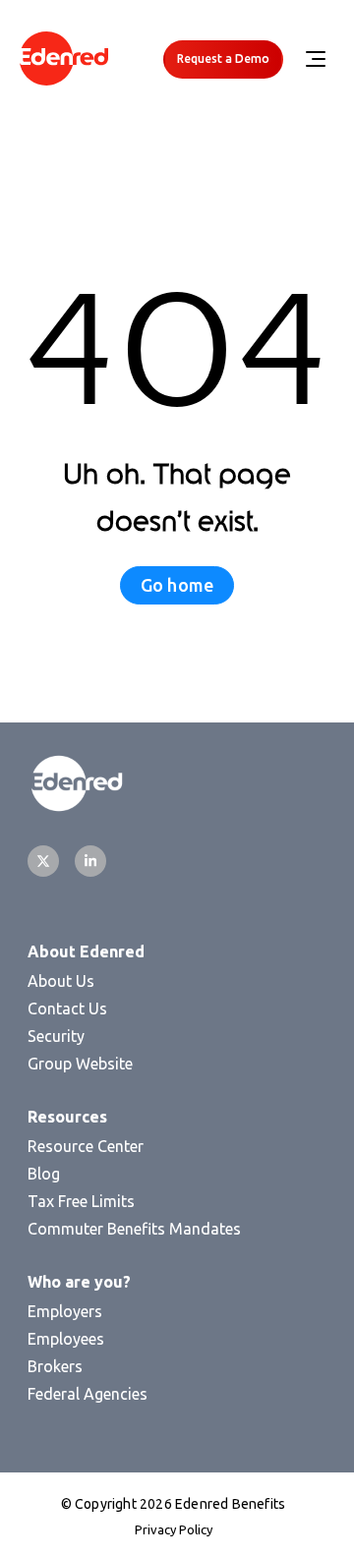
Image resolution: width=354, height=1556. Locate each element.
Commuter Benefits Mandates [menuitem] (134, 1229)
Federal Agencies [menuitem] (88, 1394)
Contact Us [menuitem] (67, 1008)
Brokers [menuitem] (55, 1366)
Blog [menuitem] (44, 1173)
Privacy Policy (173, 1529)
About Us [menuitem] (61, 981)
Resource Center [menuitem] (86, 1146)
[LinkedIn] (90, 861)
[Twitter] (43, 861)
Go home (177, 585)
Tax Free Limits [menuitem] (81, 1201)
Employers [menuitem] (65, 1311)
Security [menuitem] (56, 1036)
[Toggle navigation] (314, 59)
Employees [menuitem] (66, 1339)
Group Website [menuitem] (80, 1063)
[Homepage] (64, 59)
